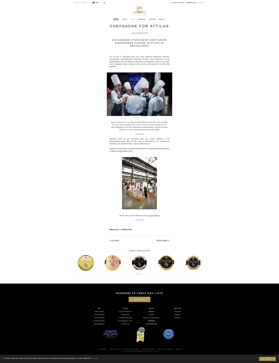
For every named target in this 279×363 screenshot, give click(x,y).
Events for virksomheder (151, 317)
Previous (76, 261)
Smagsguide (125, 314)
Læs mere (94, 358)
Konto (77, 2)
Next (202, 261)
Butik (151, 308)
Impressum (179, 349)
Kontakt (84, 2)
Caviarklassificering (125, 317)
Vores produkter (99, 317)
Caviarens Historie (125, 311)
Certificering (125, 324)
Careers (151, 320)
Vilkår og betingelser (131, 349)
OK (267, 359)
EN (97, 2)
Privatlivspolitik (115, 349)
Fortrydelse (151, 324)
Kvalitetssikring (99, 320)
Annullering (102, 349)
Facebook (177, 311)
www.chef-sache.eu (153, 215)
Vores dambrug (99, 314)
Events (152, 311)
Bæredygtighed (99, 324)
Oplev (125, 308)
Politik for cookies (148, 349)
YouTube (178, 317)
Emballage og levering (165, 349)
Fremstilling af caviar (125, 320)
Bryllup (151, 314)
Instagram (177, 314)
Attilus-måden (99, 311)
